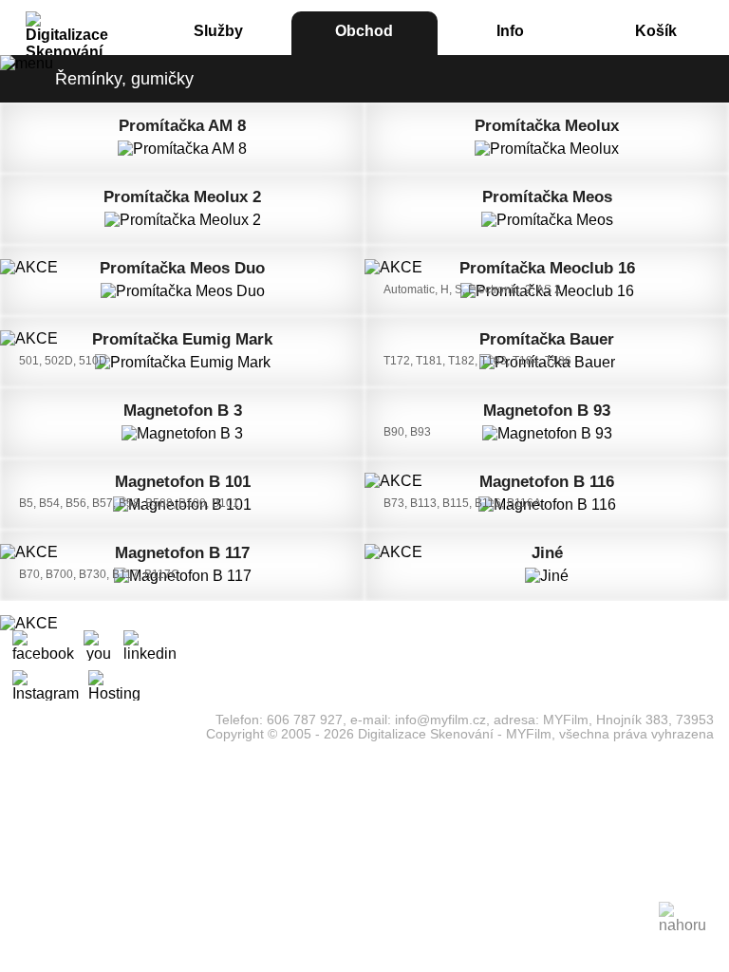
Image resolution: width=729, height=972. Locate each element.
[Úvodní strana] (73, 21)
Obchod (364, 31)
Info (510, 31)
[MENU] (26, 63)
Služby (218, 31)
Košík (656, 31)
